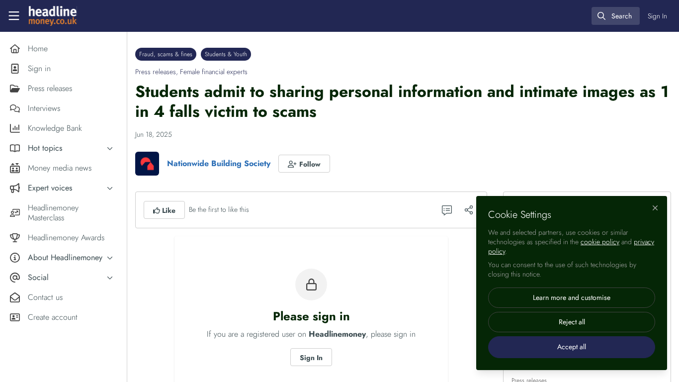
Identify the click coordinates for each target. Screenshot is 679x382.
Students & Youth (226, 54)
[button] (304, 164)
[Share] (469, 210)
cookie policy (600, 242)
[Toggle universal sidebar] (14, 16)
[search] (616, 16)
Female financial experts (214, 72)
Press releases (155, 72)
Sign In (311, 358)
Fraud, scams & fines (165, 54)
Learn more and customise (571, 297)
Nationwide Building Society (218, 163)
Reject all (572, 322)
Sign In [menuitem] (657, 16)
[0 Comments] (447, 210)
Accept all (571, 347)
